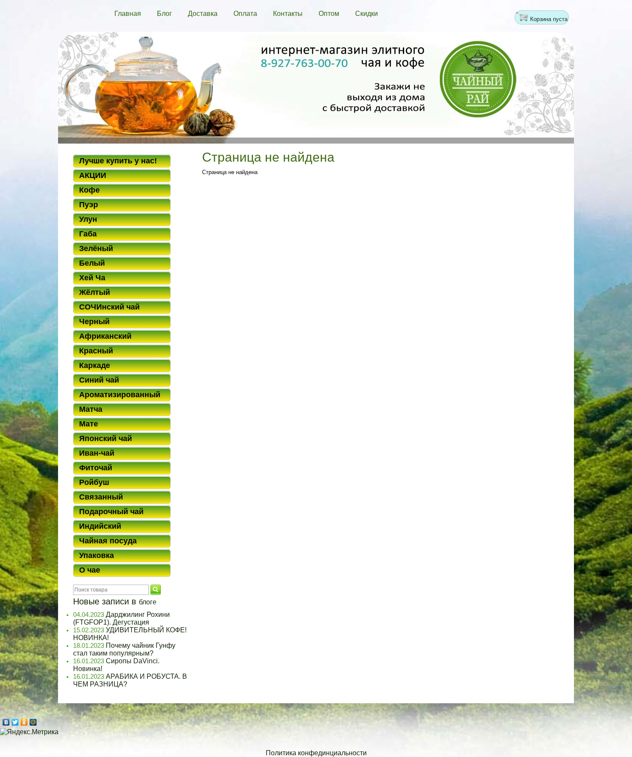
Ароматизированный (119, 394)
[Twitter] (15, 722)
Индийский (100, 526)
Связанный (101, 497)
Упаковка (96, 555)
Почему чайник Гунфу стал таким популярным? (124, 649)
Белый (92, 263)
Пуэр (88, 204)
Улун (88, 219)
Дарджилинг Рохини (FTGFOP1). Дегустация (121, 618)
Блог (164, 13)
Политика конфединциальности (316, 753)
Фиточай (95, 467)
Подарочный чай (111, 511)
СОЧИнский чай (109, 307)
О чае (89, 570)
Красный (96, 350)
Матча (90, 409)
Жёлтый (94, 292)
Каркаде (94, 365)
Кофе (89, 190)
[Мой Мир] (33, 722)
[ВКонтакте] (6, 722)
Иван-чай (96, 453)
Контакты (288, 13)
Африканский (105, 336)
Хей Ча (92, 277)
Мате (88, 424)
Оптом (329, 13)
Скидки (366, 13)
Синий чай (99, 380)
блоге (147, 602)
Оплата (245, 13)
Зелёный (96, 248)
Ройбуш (94, 482)
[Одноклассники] (24, 722)
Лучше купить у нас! (118, 160)
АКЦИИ (92, 175)
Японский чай (105, 438)
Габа (88, 234)
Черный (94, 321)
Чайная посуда (108, 540)
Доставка (203, 13)
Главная (127, 13)
